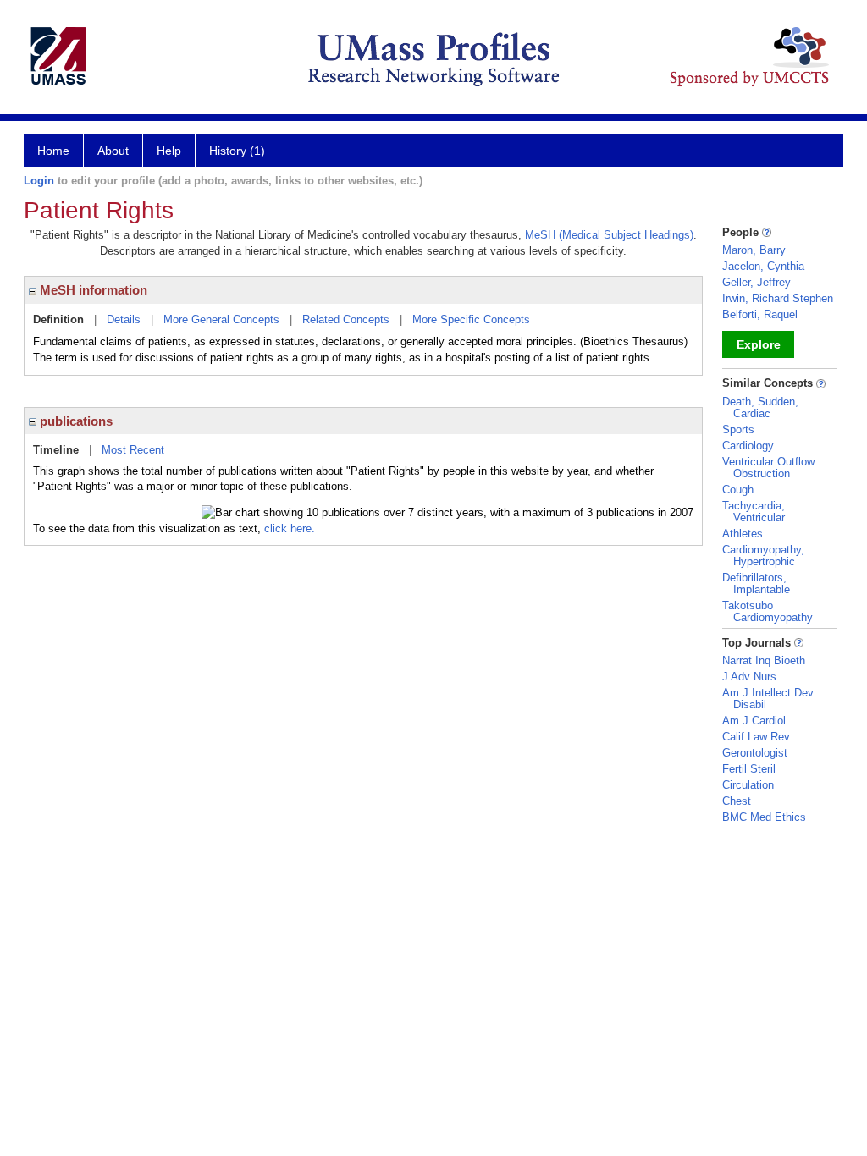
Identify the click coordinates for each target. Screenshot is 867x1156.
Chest (736, 801)
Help (169, 150)
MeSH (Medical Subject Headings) (609, 234)
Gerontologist (754, 752)
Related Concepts (345, 319)
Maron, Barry (754, 250)
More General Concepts (221, 319)
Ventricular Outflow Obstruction (768, 467)
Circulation (748, 785)
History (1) (237, 150)
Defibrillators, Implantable (756, 583)
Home (53, 150)
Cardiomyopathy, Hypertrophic (763, 555)
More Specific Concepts (471, 319)
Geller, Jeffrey (756, 282)
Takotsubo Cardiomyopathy (767, 611)
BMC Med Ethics (764, 817)
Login (39, 180)
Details (124, 319)
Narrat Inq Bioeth (763, 660)
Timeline (56, 449)
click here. (289, 528)
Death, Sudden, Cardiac (760, 407)
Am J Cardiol (754, 720)
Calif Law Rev (756, 736)
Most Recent (133, 449)
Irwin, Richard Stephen (777, 298)
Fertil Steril (749, 768)
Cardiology (748, 445)
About (113, 150)
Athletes (742, 533)
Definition (58, 319)
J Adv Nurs (749, 676)
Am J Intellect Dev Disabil (768, 698)
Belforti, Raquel (760, 314)
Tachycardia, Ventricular (753, 511)
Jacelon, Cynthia (763, 266)
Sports (738, 429)
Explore (759, 344)
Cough (738, 489)
